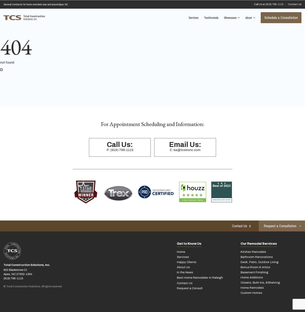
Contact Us (184, 283)
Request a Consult (190, 288)
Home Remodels (252, 287)
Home (181, 251)
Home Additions (252, 277)
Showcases (230, 18)
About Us (183, 267)
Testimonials (211, 18)
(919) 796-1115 (13, 278)
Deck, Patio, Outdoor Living (260, 262)
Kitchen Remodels (253, 251)
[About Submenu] (254, 17)
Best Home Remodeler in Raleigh (200, 277)
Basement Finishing (254, 272)
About (248, 18)
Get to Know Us (189, 243)
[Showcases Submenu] (238, 17)
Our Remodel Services (259, 243)
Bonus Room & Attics (255, 267)
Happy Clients (186, 262)
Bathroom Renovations (257, 256)
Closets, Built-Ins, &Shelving (260, 282)
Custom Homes (251, 292)
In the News (185, 272)
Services (193, 18)
